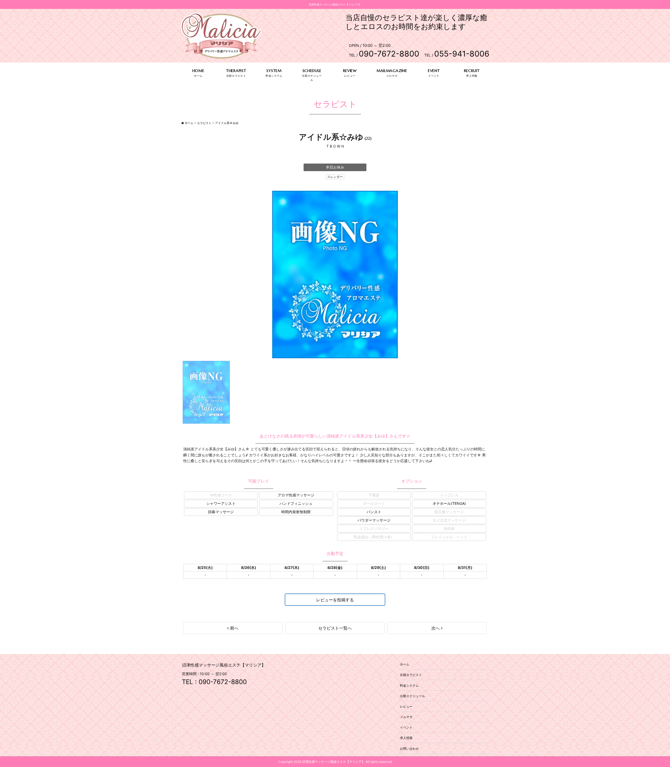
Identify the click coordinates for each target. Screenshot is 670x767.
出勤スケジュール (412, 696)
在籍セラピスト (411, 675)
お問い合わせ (409, 748)
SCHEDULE (312, 70)
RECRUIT (472, 70)
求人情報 (406, 738)
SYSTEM (273, 70)
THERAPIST (236, 70)
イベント (406, 727)
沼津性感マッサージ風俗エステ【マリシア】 (333, 762)
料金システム (409, 685)
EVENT (434, 70)
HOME (198, 70)
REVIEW (350, 70)
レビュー (406, 706)
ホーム (404, 664)
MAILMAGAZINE (392, 70)
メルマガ (406, 717)
